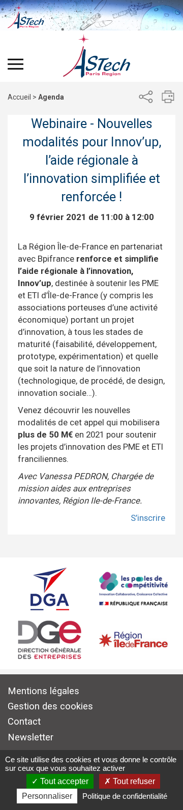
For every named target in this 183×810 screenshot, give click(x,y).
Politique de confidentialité (124, 796)
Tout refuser (133, 781)
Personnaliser (47, 796)
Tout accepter (63, 781)
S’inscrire (148, 518)
